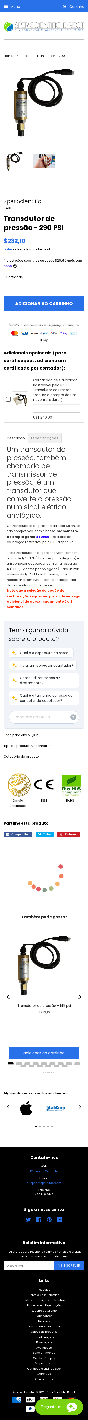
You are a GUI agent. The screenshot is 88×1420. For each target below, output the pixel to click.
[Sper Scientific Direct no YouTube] (59, 1221)
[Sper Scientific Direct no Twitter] (28, 1221)
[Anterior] (8, 997)
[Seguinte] (79, 997)
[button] (41, 653)
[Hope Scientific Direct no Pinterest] (49, 1221)
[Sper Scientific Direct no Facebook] (39, 1221)
